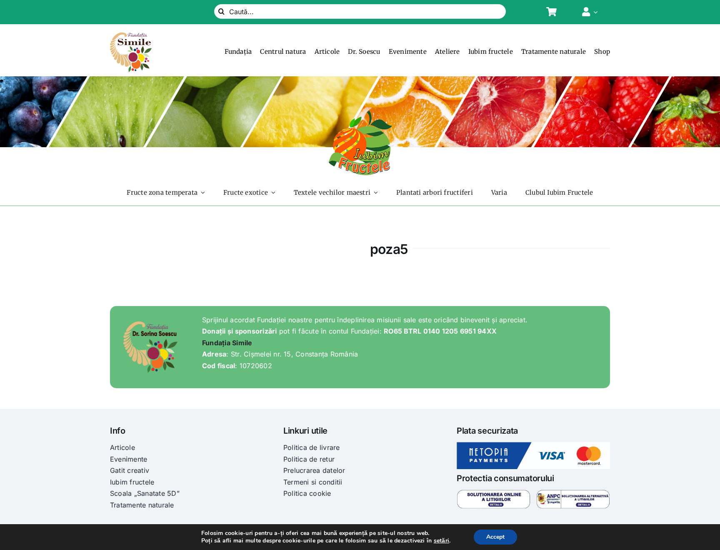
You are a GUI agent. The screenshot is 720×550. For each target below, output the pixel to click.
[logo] (131, 36)
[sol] (493, 493)
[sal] (573, 493)
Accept (495, 537)
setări (441, 541)
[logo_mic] (360, 113)
